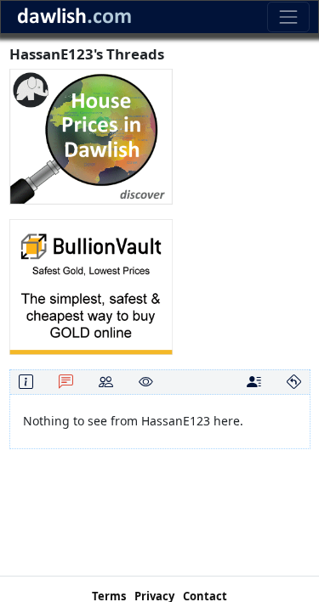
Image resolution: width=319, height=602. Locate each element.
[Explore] (294, 381)
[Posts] (66, 381)
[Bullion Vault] (91, 286)
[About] (26, 381)
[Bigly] (91, 135)
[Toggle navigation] (288, 16)
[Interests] (146, 381)
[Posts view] (254, 381)
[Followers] (106, 381)
